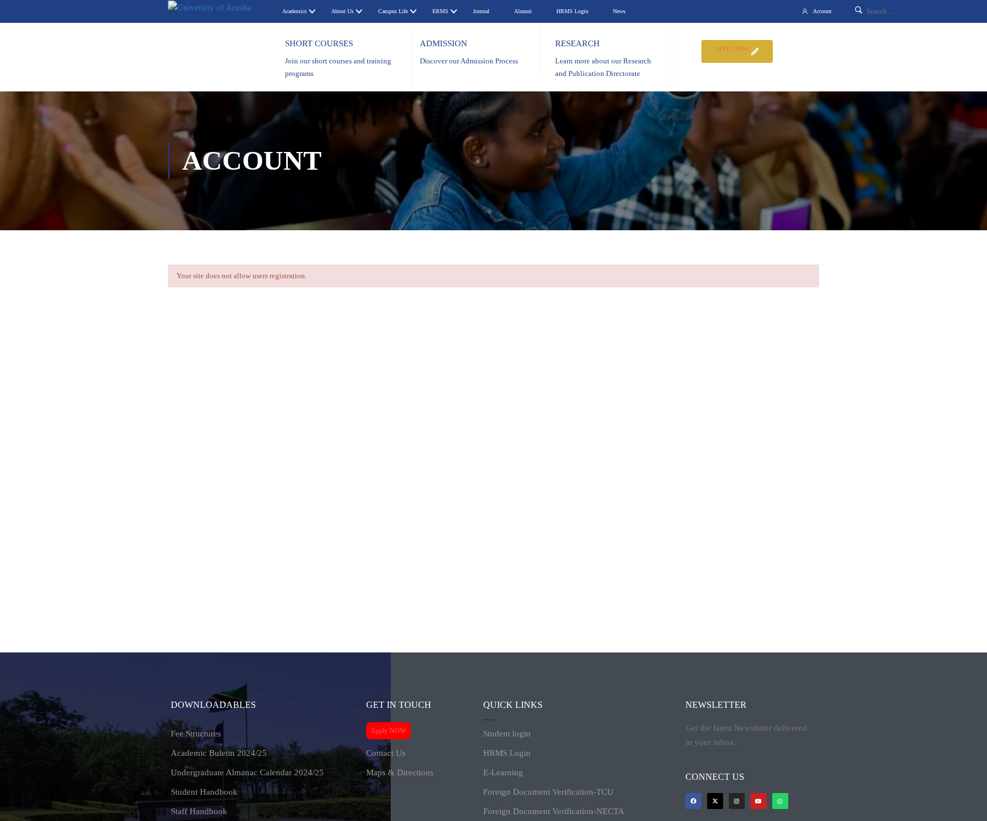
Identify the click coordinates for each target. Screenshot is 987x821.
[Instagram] (737, 801)
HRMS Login (572, 11)
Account (822, 11)
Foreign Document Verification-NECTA (553, 811)
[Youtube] (759, 801)
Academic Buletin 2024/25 (219, 753)
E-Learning (503, 772)
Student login (507, 733)
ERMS (440, 11)
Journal (481, 11)
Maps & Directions (400, 772)
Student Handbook (204, 791)
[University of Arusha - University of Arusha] (219, 7)
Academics (294, 11)
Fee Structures (196, 733)
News (619, 11)
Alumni (523, 11)
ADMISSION (443, 43)
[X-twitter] (715, 801)
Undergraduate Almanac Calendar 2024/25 (247, 772)
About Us (342, 11)
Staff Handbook (199, 811)
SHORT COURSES (319, 43)
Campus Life (393, 11)
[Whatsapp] (780, 801)
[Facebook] (693, 801)
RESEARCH (577, 43)
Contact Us (386, 753)
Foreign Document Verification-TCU (548, 791)
